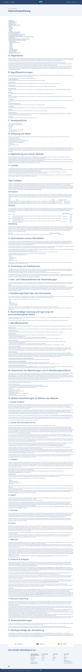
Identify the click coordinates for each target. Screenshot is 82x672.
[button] (2, 2)
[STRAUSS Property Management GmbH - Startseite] (41, 2)
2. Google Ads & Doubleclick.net (14, 42)
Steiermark (54, 657)
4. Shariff (10, 44)
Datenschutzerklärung (28, 670)
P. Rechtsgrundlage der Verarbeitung (14, 52)
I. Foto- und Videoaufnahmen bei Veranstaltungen (16, 34)
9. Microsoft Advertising (13, 50)
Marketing (10, 30)
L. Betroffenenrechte (11, 37)
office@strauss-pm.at (34, 663)
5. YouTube (11, 45)
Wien (53, 655)
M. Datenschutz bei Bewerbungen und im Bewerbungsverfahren (19, 38)
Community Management (68, 662)
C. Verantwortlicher (11, 22)
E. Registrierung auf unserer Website (14, 25)
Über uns (43, 655)
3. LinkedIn (11, 43)
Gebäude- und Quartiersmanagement (67, 661)
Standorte (43, 657)
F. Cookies (10, 26)
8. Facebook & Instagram (13, 49)
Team (42, 660)
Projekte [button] (73, 2)
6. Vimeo (10, 47)
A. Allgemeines (10, 20)
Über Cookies (10, 27)
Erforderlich (11, 28)
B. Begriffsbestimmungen (12, 21)
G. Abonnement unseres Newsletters (14, 31)
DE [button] (77, 2)
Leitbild (43, 658)
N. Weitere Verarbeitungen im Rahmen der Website (16, 40)
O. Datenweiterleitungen (12, 51)
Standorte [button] (12, 2)
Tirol (53, 660)
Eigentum (65, 657)
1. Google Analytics (12, 41)
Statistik (10, 29)
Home (9, 8)
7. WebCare (11, 48)
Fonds (65, 655)
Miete (65, 658)
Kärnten (54, 658)
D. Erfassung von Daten (12, 23)
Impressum (23, 670)
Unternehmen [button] (6, 2)
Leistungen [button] (68, 2)
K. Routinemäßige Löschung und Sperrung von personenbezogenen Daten (20, 36)
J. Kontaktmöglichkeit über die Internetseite (15, 35)
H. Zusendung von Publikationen (13, 33)
